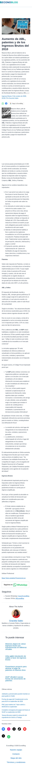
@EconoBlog (19, 598)
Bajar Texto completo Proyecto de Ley (14, 578)
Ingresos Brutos (7, 96)
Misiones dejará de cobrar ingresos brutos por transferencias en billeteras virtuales (16, 646)
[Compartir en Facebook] (6, 103)
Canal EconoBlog (23, 596)
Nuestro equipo (16, 750)
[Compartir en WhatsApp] (3, 103)
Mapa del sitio (16, 758)
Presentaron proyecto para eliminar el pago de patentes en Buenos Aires (15, 668)
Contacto (16, 754)
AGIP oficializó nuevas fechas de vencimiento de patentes (15, 679)
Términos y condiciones (16, 762)
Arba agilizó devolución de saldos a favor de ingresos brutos (15, 658)
